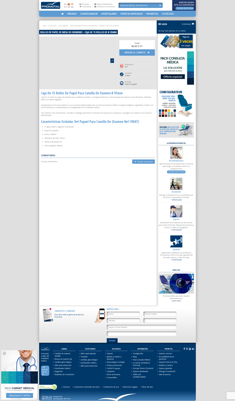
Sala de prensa (164, 374)
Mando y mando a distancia (114, 357)
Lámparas (111, 371)
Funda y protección (114, 365)
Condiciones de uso (111, 387)
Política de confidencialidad (139, 375)
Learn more (176, 301)
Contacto (66, 387)
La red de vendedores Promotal (141, 364)
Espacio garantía (165, 368)
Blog (134, 356)
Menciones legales (130, 387)
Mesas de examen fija (63, 359)
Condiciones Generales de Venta (87, 387)
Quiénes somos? (165, 353)
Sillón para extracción (62, 365)
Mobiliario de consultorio (64, 374)
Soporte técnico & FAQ (168, 362)
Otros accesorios (113, 374)
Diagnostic (58, 371)
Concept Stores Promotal (143, 368)
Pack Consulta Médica (141, 360)
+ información (176, 200)
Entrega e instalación (167, 371)
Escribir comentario (145, 161)
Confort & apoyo (113, 368)
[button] (131, 14)
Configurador (138, 353)
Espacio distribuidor (140, 371)
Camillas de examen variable (62, 354)
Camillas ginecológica (62, 362)
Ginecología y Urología (116, 362)
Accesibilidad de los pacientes (166, 357)
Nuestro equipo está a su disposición (184, 3)
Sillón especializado (88, 353)
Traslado (84, 356)
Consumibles (112, 377)
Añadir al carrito (135, 52)
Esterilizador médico (62, 368)
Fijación (110, 353)
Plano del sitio (147, 387)
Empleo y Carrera (166, 365)
